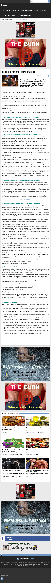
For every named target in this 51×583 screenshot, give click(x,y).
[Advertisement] (9, 339)
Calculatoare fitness (25, 15)
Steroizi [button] (42, 10)
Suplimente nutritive (26, 10)
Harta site (27, 573)
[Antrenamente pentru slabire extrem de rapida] (25, 53)
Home (3, 19)
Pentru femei (6, 15)
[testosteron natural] (25, 29)
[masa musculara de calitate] (25, 199)
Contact (22, 573)
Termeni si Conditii (16, 573)
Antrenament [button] (6, 10)
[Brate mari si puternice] (25, 364)
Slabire (36, 10)
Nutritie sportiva (8, 19)
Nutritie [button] (15, 10)
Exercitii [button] (14, 15)
